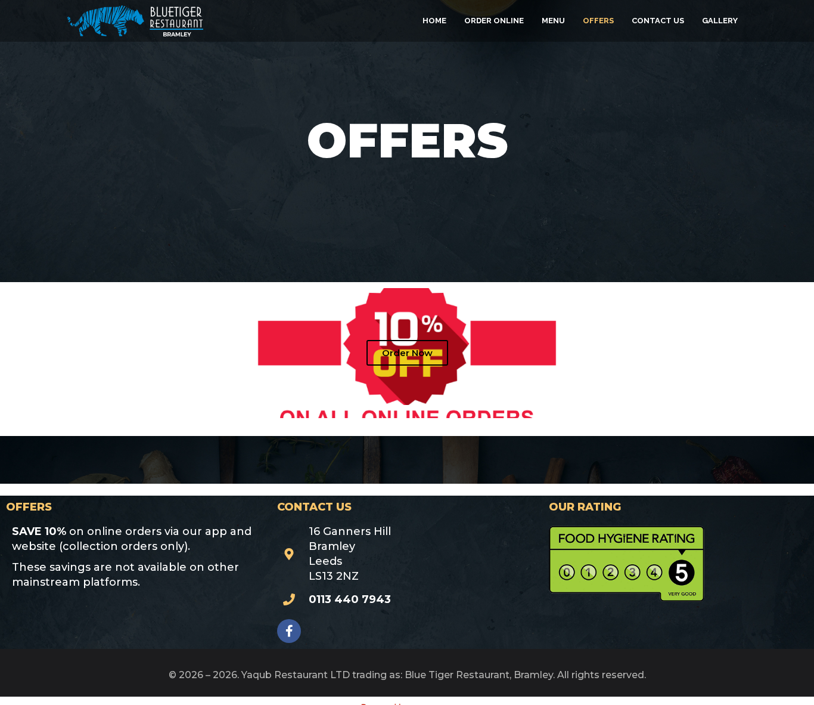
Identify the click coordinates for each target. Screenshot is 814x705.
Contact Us (658, 20)
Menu (553, 20)
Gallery (720, 20)
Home (434, 20)
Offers (598, 20)
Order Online (494, 20)
